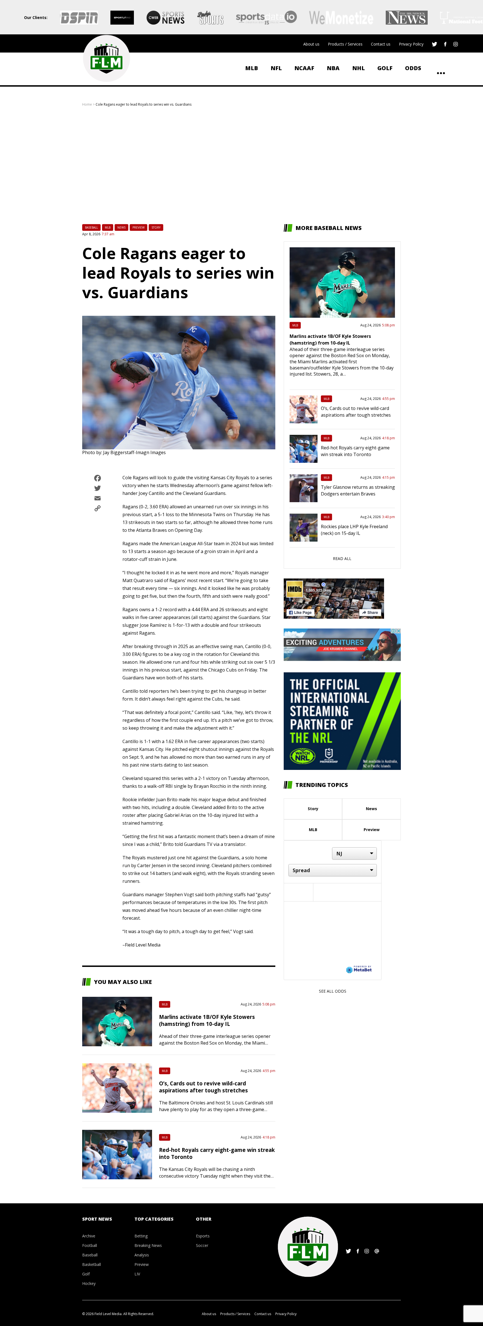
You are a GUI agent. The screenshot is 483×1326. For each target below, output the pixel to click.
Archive (88, 1236)
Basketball (91, 1264)
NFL (276, 68)
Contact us (380, 44)
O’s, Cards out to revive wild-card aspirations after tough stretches (203, 1087)
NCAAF (304, 68)
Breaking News (148, 1245)
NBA (333, 68)
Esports (203, 1236)
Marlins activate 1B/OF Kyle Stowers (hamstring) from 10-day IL (207, 1020)
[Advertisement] (241, 165)
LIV (137, 1274)
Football (89, 1245)
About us (311, 44)
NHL (358, 68)
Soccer (202, 1245)
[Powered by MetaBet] (359, 969)
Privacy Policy (411, 44)
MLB (251, 68)
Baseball (91, 227)
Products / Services (345, 44)
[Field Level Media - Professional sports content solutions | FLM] (106, 58)
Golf (384, 68)
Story (155, 227)
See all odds (332, 991)
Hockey (89, 1283)
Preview (138, 227)
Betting (141, 1236)
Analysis (141, 1255)
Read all (342, 558)
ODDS (413, 68)
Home (87, 104)
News (121, 227)
